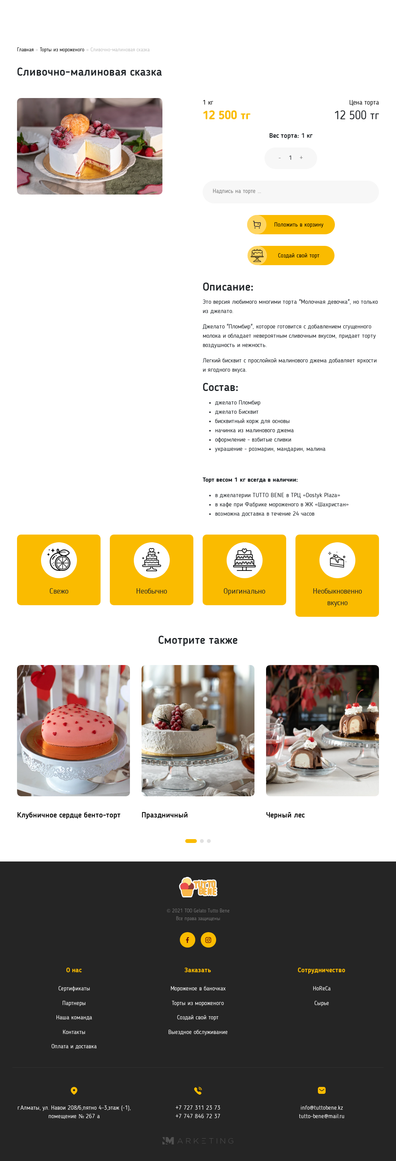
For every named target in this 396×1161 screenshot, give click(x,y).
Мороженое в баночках (198, 989)
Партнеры (74, 1004)
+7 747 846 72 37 (198, 1117)
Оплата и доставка (74, 1047)
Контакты (74, 1033)
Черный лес (285, 815)
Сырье (321, 1004)
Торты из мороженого (62, 49)
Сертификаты (74, 989)
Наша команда (74, 1018)
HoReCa (322, 989)
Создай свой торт (298, 256)
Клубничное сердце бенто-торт (69, 815)
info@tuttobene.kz (321, 1108)
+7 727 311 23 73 (198, 1108)
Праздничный (165, 815)
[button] (191, 841)
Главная (25, 49)
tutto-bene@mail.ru (322, 1117)
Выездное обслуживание (198, 1033)
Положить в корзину (298, 225)
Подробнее (61, 730)
